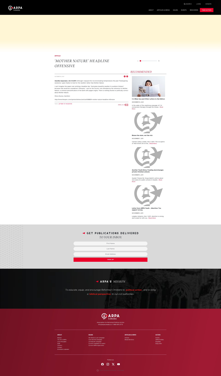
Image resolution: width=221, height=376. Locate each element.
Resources (194, 10)
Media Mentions (129, 339)
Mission (59, 337)
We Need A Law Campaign (96, 337)
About (151, 10)
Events (184, 10)
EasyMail (158, 341)
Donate (208, 4)
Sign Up (110, 259)
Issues (175, 10)
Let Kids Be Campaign (95, 341)
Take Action (206, 10)
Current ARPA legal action (96, 345)
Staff (58, 343)
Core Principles (61, 341)
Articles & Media (163, 10)
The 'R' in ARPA (61, 339)
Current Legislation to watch (96, 343)
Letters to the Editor (65, 103)
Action (157, 334)
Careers (59, 345)
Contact (59, 347)
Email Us (121, 104)
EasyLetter (158, 343)
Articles (127, 337)
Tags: (56, 103)
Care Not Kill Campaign (95, 339)
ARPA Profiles (159, 339)
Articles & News (130, 334)
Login (198, 4)
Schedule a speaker (63, 349)
